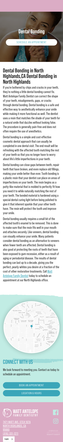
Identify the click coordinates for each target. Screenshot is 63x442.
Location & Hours (32, 393)
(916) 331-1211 (10, 433)
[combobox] (9, 439)
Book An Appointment (31, 385)
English (7, 439)
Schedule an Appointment (31, 42)
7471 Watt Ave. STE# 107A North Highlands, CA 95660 (17, 425)
